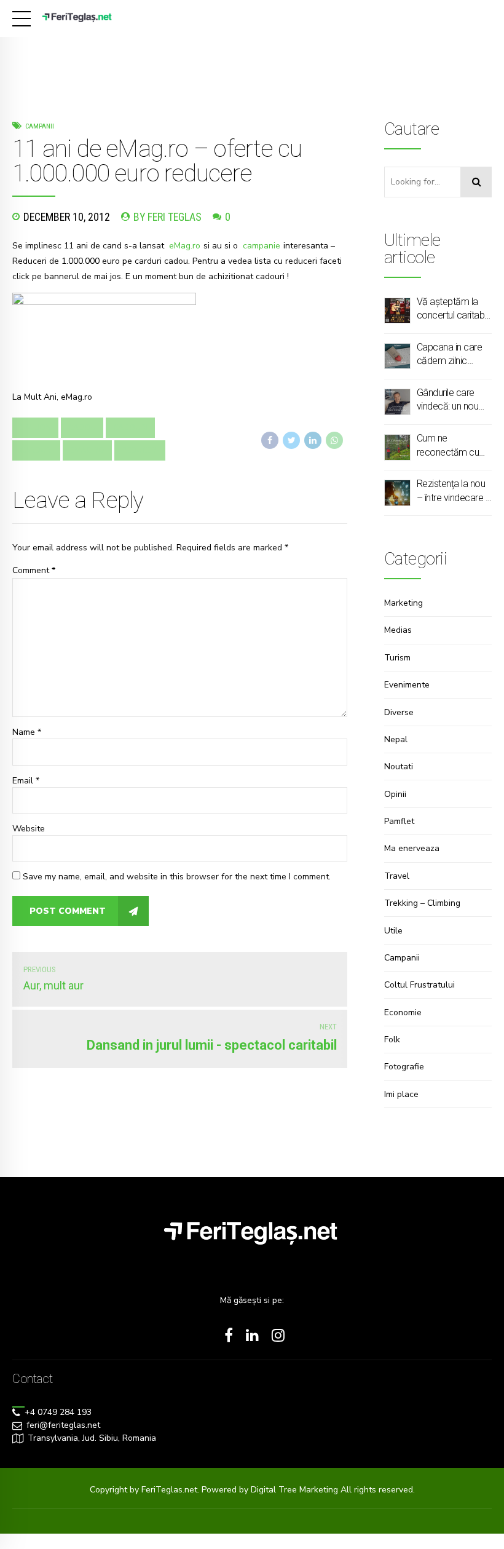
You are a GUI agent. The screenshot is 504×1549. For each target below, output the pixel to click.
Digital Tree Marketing (296, 1490)
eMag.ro (184, 246)
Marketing (403, 603)
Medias (398, 630)
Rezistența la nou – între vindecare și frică (454, 491)
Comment (33, 570)
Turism (397, 658)
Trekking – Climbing (422, 903)
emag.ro (87, 450)
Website (28, 828)
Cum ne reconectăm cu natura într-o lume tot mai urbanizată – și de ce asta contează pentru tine (453, 445)
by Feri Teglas (167, 216)
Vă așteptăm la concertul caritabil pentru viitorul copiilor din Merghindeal (452, 309)
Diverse (399, 712)
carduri (36, 450)
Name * (26, 732)
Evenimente (407, 685)
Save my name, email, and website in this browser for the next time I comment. (177, 876)
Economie (403, 1012)
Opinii (395, 794)
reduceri (140, 450)
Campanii (39, 126)
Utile (393, 931)
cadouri (130, 427)
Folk (392, 1039)
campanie (261, 246)
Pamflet (399, 821)
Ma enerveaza (411, 848)
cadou (82, 427)
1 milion (35, 427)
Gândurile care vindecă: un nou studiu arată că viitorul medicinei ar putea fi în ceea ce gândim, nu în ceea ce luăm (452, 400)
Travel (396, 876)
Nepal (396, 739)
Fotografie (404, 1066)
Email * (25, 780)
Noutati (398, 766)
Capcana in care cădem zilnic (449, 353)
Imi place (401, 1094)
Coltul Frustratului (419, 985)
